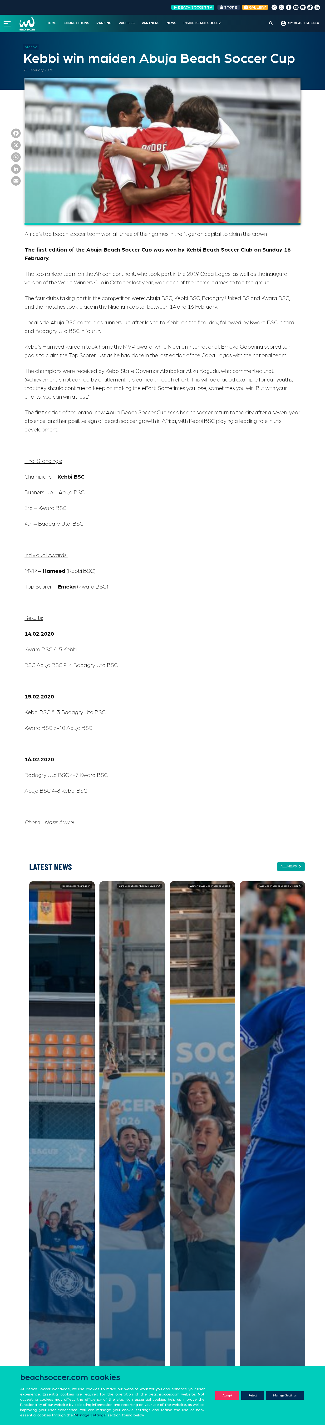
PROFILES (127, 23)
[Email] (16, 182)
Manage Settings (285, 1395)
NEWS (171, 23)
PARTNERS (150, 23)
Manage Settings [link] (90, 1415)
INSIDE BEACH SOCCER (202, 23)
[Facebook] (16, 134)
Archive (31, 47)
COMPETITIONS (76, 23)
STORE (230, 7)
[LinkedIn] (16, 170)
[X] (16, 146)
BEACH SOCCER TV (195, 7)
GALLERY (257, 7)
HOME (51, 23)
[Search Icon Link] (271, 23)
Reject (252, 1395)
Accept (227, 1395)
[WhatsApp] (16, 158)
